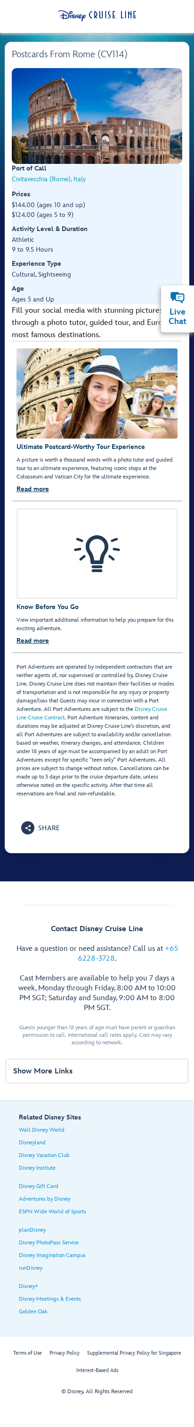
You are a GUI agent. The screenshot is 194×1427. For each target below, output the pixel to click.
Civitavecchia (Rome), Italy (49, 179)
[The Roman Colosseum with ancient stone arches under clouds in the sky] (97, 116)
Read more (32, 489)
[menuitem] (177, 298)
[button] (40, 827)
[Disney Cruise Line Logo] (97, 16)
